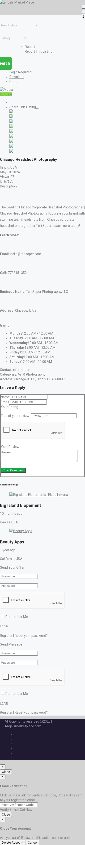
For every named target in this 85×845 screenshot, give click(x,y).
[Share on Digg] (11, 127)
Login (4, 626)
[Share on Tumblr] (11, 142)
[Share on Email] (11, 151)
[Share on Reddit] (11, 132)
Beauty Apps (12, 541)
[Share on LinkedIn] (11, 122)
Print (13, 81)
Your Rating (9, 407)
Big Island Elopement (20, 505)
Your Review (10, 447)
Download (16, 77)
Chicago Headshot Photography (23, 213)
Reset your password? (31, 636)
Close (6, 772)
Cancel (32, 842)
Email (5, 402)
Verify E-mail (9, 810)
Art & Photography (31, 374)
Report (30, 47)
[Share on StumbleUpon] (11, 147)
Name (5, 397)
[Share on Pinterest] (11, 137)
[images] (6, 89)
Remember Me (16, 617)
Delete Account (12, 842)
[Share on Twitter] (11, 117)
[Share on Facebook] (11, 112)
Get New (26, 810)
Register (6, 636)
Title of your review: (15, 416)
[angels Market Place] (17, 2)
